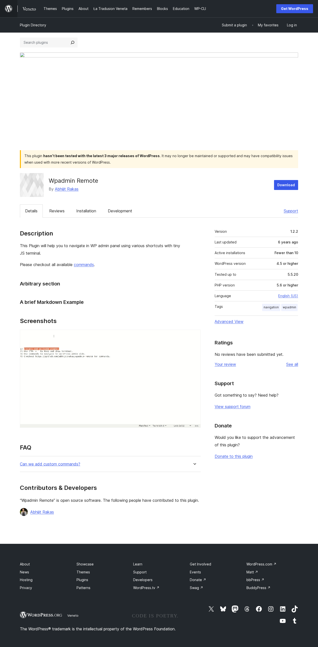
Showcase (85, 564)
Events (195, 572)
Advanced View (229, 321)
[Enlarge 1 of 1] (194, 336)
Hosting (26, 580)
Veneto (73, 615)
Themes (83, 572)
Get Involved (200, 564)
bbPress (255, 580)
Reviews (57, 210)
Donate (198, 580)
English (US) (288, 296)
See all (292, 364)
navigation (271, 307)
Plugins (82, 580)
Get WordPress (294, 8)
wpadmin (289, 307)
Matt (252, 572)
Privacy (26, 588)
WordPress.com (261, 564)
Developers (143, 580)
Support (291, 210)
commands (84, 264)
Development (120, 210)
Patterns (83, 588)
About (25, 564)
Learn (137, 564)
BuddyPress (258, 588)
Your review (225, 364)
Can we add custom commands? (50, 464)
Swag (196, 588)
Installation (86, 210)
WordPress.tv (146, 588)
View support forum (232, 406)
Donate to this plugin (234, 456)
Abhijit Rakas (67, 188)
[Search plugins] (73, 42)
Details (31, 210)
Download (286, 185)
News (24, 572)
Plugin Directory (33, 25)
